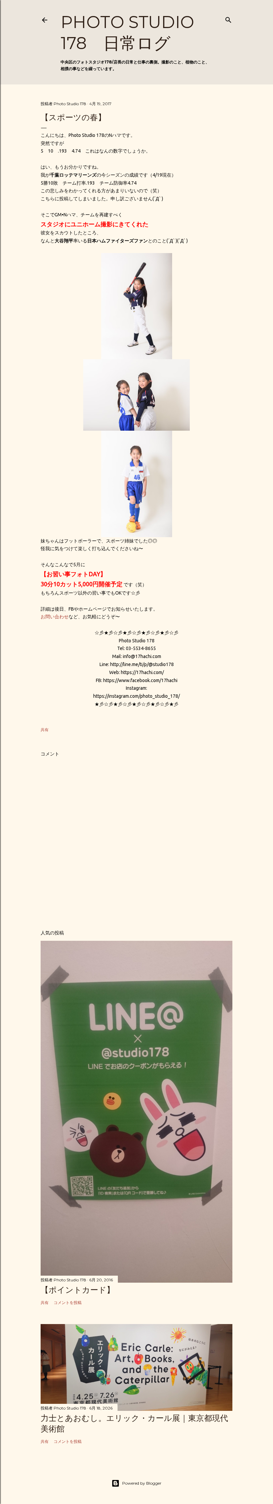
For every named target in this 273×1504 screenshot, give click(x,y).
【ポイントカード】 (78, 1289)
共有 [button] (45, 729)
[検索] (228, 18)
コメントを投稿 (68, 1302)
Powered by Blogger (141, 1483)
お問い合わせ (55, 616)
